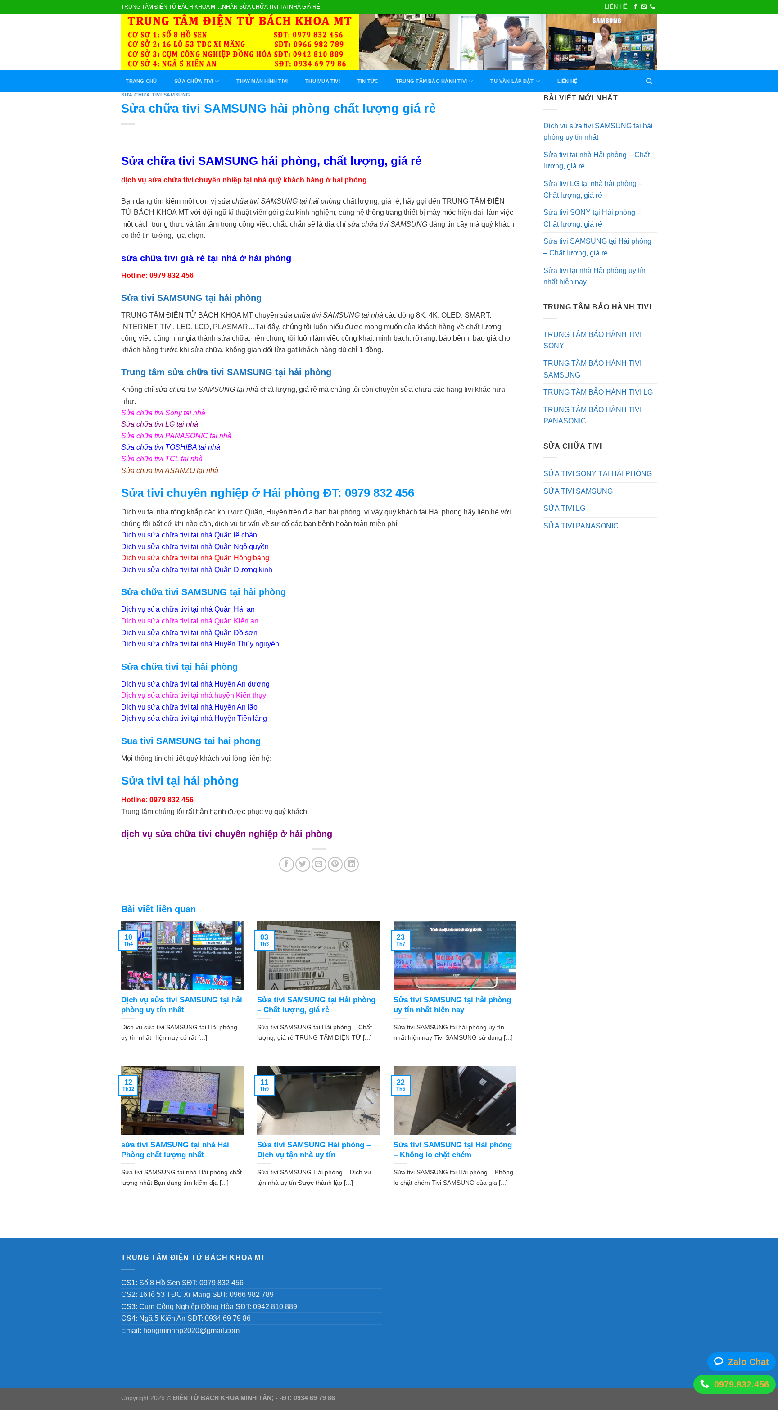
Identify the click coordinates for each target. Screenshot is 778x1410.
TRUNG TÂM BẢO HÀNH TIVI (431, 81)
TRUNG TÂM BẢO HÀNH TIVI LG (598, 392)
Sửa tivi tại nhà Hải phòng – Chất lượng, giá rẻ (596, 160)
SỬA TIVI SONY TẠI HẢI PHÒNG (597, 474)
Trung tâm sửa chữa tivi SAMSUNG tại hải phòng (226, 372)
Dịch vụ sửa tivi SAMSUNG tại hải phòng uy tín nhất (598, 131)
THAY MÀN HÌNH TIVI (262, 81)
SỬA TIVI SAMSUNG (578, 491)
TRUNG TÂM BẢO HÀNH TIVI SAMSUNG (592, 369)
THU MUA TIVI (322, 81)
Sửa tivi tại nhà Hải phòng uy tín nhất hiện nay (594, 276)
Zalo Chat (748, 1362)
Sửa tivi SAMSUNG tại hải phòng (191, 298)
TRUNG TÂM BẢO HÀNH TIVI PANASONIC (592, 415)
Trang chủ (141, 81)
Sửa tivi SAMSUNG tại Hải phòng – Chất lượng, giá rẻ (597, 247)
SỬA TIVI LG (564, 508)
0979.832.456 (741, 1384)
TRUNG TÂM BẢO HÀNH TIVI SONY (592, 340)
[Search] (649, 81)
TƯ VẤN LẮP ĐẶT (512, 81)
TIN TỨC (368, 81)
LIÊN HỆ (616, 6)
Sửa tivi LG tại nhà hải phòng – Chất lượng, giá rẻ (592, 189)
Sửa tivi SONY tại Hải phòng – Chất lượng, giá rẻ (592, 218)
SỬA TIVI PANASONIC (581, 526)
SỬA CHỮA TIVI (193, 81)
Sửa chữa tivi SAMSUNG (155, 94)
